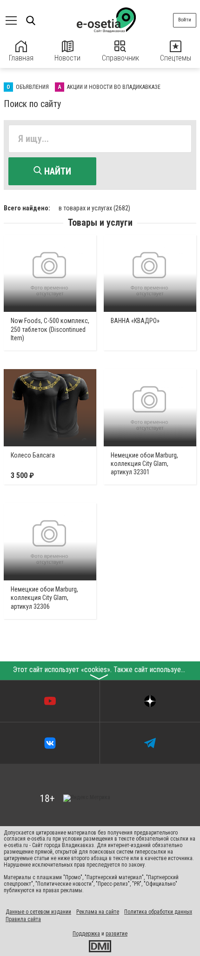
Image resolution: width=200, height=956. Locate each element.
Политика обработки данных (158, 912)
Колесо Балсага (33, 455)
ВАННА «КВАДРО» (135, 320)
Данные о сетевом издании (38, 912)
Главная (21, 58)
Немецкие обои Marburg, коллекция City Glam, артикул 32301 (144, 463)
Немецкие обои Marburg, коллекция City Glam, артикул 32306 (44, 598)
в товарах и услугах (94, 208)
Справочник (120, 58)
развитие (116, 933)
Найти (56, 171)
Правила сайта (23, 919)
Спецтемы (175, 58)
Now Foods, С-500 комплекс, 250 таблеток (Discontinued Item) (50, 329)
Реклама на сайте (97, 912)
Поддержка (86, 933)
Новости (67, 58)
